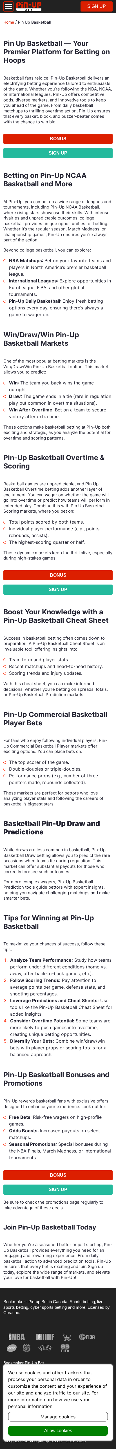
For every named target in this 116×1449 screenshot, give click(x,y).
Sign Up (58, 153)
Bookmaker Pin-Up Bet (23, 1362)
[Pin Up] (28, 6)
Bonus (58, 138)
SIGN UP (96, 6)
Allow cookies (58, 1430)
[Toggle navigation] (8, 6)
